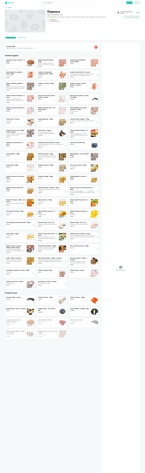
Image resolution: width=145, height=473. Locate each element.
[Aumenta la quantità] (33, 65)
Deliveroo (9, 3)
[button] (20, 63)
